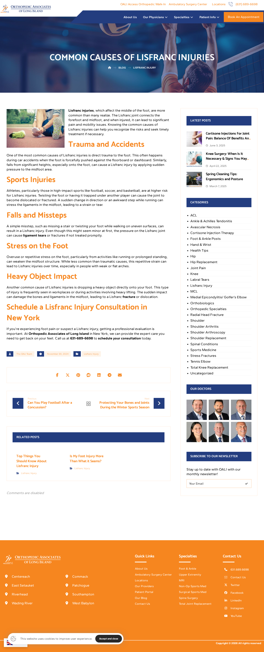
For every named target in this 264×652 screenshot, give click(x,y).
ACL (193, 215)
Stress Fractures (203, 356)
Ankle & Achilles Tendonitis (211, 221)
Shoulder (197, 320)
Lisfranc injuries (81, 110)
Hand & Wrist (200, 244)
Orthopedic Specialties (208, 309)
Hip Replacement (203, 262)
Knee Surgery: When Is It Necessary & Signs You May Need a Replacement (226, 158)
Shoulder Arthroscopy (207, 332)
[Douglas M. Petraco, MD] (241, 432)
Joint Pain (198, 268)
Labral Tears (199, 279)
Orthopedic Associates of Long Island (59, 334)
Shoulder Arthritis (204, 326)
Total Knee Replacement (209, 367)
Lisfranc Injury (91, 354)
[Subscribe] (246, 483)
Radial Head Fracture (207, 315)
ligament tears (34, 235)
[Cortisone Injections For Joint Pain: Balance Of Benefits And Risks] (194, 139)
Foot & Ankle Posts (205, 239)
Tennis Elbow (200, 361)
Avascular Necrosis (205, 227)
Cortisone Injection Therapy (212, 233)
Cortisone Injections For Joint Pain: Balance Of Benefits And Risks (228, 138)
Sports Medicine (203, 350)
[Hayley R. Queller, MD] (197, 432)
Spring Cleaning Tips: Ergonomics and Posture (224, 176)
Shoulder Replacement (208, 338)
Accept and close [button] (108, 638)
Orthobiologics (202, 303)
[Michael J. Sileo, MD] (241, 410)
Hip (193, 256)
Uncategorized (201, 373)
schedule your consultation (119, 338)
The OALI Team (24, 354)
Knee (194, 274)
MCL (194, 291)
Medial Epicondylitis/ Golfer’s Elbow (218, 297)
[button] (57, 375)
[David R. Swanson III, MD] (219, 410)
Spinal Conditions (204, 344)
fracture (129, 297)
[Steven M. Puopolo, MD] (219, 432)
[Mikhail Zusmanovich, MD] (197, 410)
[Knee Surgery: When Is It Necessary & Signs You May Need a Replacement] (194, 159)
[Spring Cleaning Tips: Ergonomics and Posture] (194, 179)
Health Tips (199, 250)
